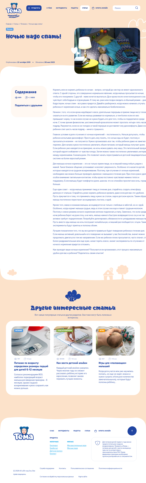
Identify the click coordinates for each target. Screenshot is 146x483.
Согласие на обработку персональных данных (57, 476)
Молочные (54, 442)
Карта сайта (82, 476)
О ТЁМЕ (49, 8)
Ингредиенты (63, 431)
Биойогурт (54, 448)
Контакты (62, 468)
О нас (52, 431)
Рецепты (77, 431)
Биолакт (53, 453)
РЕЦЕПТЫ (74, 8)
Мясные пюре (72, 448)
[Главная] (16, 8)
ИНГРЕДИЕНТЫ (61, 8)
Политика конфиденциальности (110, 468)
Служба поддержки (47, 468)
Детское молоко (56, 451)
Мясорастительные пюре (76, 445)
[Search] (137, 8)
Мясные (70, 442)
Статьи (87, 431)
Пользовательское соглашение (82, 468)
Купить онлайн (104, 431)
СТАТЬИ (85, 8)
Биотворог (54, 445)
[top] (132, 430)
